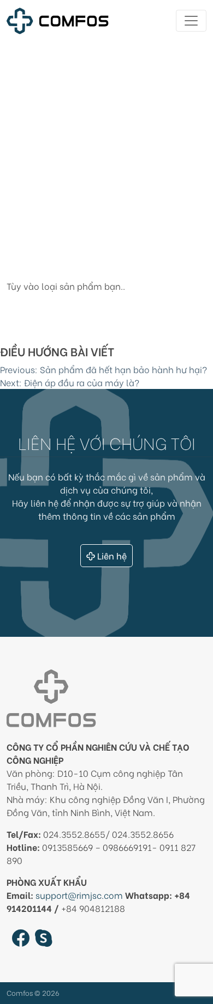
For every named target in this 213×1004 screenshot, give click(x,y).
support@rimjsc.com (79, 895)
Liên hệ (112, 555)
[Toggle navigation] (191, 21)
